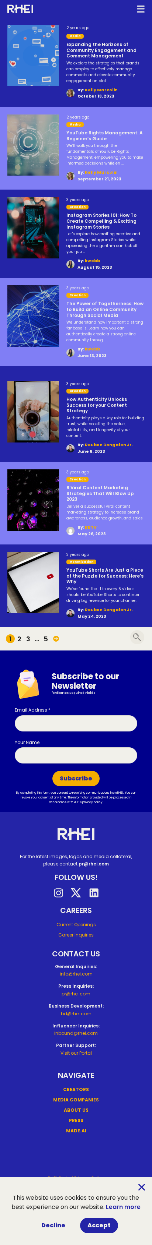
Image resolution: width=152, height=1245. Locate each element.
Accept (99, 1225)
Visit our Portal (76, 1053)
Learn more (123, 1207)
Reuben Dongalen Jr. (109, 445)
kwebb (92, 261)
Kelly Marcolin (101, 90)
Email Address (33, 710)
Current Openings (76, 924)
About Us (76, 1110)
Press (76, 1120)
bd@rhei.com (76, 1014)
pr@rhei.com (94, 864)
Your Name (27, 742)
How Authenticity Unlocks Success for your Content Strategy (96, 405)
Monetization (81, 562)
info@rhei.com (76, 974)
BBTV (91, 527)
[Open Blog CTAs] (137, 637)
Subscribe (76, 778)
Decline (53, 1225)
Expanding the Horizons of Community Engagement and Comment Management (101, 50)
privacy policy (92, 802)
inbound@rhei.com (76, 1033)
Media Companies (76, 1100)
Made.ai (76, 1131)
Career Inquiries (76, 935)
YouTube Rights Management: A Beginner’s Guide (104, 135)
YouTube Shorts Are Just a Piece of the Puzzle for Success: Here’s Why (105, 576)
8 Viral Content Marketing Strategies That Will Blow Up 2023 (100, 493)
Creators (76, 1089)
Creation (77, 207)
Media (75, 125)
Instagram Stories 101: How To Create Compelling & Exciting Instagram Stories (101, 221)
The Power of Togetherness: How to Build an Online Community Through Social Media (105, 309)
